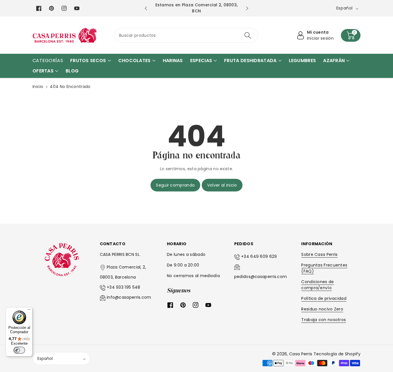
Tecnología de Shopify (337, 354)
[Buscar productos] (247, 35)
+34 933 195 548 (123, 287)
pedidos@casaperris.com (260, 276)
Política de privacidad (323, 298)
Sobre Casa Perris (319, 254)
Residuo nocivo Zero (322, 309)
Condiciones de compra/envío (317, 285)
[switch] (19, 350)
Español (45, 358)
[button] (350, 35)
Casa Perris (300, 354)
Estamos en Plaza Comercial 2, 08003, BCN (196, 8)
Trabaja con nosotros (323, 320)
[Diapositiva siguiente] (247, 8)
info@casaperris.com (129, 297)
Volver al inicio (222, 185)
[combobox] (186, 35)
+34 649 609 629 (259, 256)
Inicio (38, 86)
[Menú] (29, 310)
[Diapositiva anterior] (146, 8)
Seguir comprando (175, 185)
